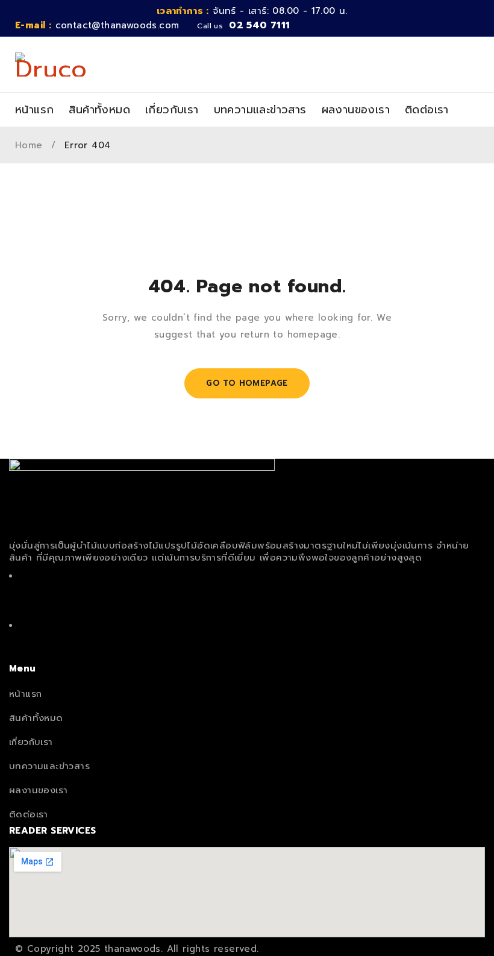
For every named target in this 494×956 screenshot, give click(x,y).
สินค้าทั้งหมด (36, 718)
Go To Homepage (247, 383)
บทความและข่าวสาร (49, 766)
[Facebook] (247, 589)
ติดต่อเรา (28, 814)
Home (29, 145)
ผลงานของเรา (38, 790)
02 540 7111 (259, 25)
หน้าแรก (25, 693)
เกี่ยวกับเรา (31, 742)
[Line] (247, 638)
